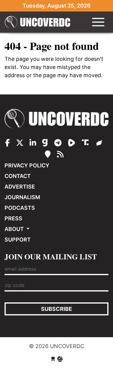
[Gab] (46, 142)
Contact (18, 176)
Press (13, 218)
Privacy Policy (27, 165)
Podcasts (20, 208)
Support (18, 239)
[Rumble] (72, 142)
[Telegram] (59, 142)
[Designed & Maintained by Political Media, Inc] (53, 359)
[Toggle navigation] (98, 22)
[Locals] (49, 154)
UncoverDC (39, 22)
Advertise (20, 186)
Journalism (22, 197)
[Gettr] (99, 142)
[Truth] (86, 142)
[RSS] (60, 154)
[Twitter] (20, 142)
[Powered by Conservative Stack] (60, 359)
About (15, 229)
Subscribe (56, 309)
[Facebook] (7, 142)
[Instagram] (33, 142)
